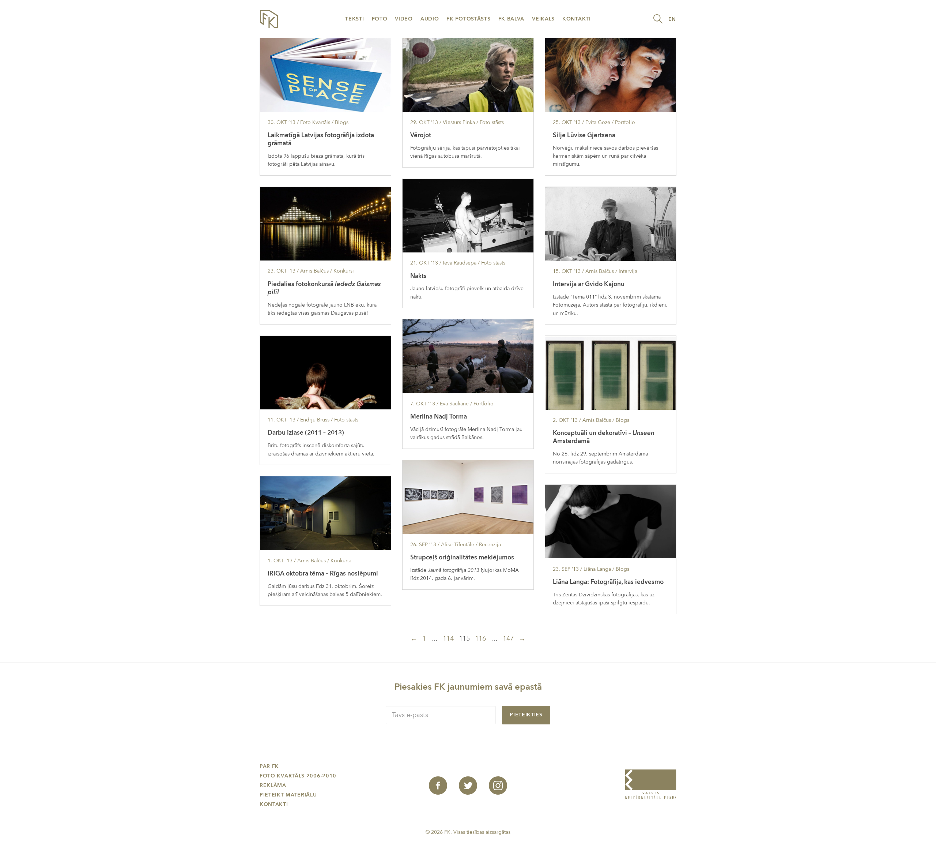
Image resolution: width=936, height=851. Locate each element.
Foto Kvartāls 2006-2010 (298, 775)
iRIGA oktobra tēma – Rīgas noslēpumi (323, 573)
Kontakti (576, 18)
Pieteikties (526, 714)
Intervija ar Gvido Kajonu (588, 284)
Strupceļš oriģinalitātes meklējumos (462, 557)
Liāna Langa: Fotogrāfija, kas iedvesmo (608, 582)
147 (508, 638)
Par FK (269, 766)
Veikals (543, 18)
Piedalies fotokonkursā (324, 288)
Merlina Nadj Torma (438, 416)
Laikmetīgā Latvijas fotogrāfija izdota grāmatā (321, 139)
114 (448, 638)
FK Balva (511, 18)
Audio (429, 18)
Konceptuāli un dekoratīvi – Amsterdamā (603, 437)
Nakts (418, 276)
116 (480, 638)
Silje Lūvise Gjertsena (584, 135)
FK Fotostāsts (468, 18)
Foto (380, 18)
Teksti (354, 18)
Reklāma (273, 785)
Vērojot (420, 135)
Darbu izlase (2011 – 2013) (306, 432)
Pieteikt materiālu (288, 794)
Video (404, 18)
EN (672, 19)
